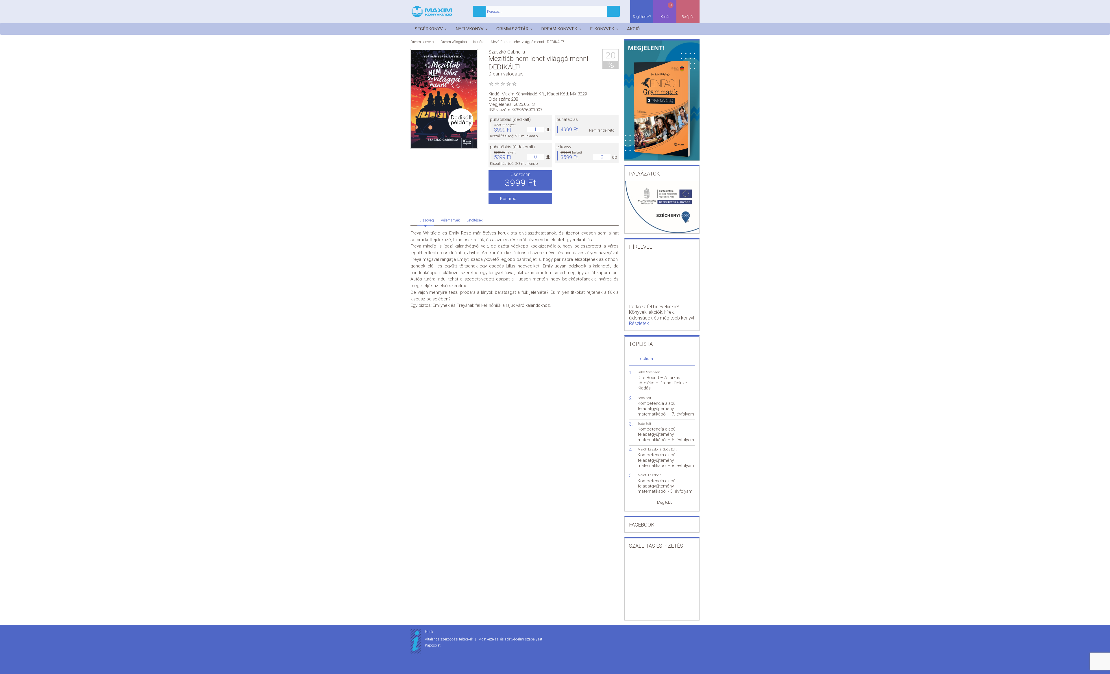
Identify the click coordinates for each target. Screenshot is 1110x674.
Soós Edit (644, 398)
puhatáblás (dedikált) (510, 119)
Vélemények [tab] (450, 220)
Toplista (645, 358)
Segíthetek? (642, 16)
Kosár (666, 11)
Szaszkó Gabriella (507, 52)
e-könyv (563, 146)
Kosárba (508, 198)
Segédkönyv (429, 29)
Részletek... (640, 323)
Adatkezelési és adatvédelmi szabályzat (510, 639)
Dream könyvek (559, 29)
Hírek (429, 631)
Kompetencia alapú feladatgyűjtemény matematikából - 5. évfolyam (665, 486)
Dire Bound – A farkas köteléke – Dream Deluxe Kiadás (662, 383)
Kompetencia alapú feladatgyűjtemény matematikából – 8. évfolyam (666, 460)
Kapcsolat (433, 645)
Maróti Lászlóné (649, 449)
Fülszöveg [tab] (425, 220)
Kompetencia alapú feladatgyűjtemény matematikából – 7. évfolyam (666, 408)
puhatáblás (567, 119)
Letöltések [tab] (474, 220)
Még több (665, 502)
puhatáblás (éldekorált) (512, 146)
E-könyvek (602, 29)
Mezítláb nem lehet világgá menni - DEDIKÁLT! (527, 42)
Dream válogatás (454, 42)
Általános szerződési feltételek (449, 639)
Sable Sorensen (649, 372)
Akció (633, 29)
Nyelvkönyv (470, 29)
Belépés (688, 16)
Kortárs (478, 42)
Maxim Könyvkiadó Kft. (523, 94)
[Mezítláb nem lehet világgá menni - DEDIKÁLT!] (444, 99)
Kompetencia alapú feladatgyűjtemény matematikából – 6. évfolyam (666, 434)
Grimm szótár (513, 29)
